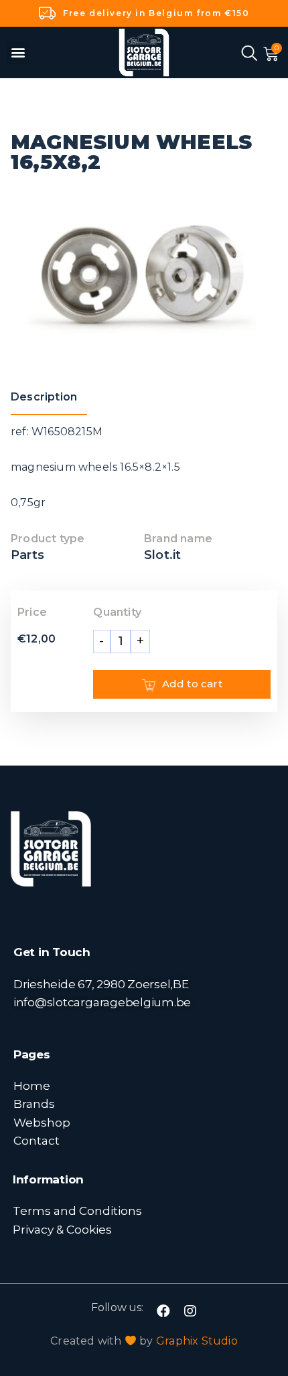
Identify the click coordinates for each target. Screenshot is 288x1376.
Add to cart (192, 683)
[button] (18, 52)
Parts (27, 555)
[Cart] (271, 54)
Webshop (41, 1122)
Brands (34, 1104)
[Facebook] (163, 1311)
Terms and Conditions (77, 1210)
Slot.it (162, 555)
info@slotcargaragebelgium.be (102, 1002)
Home (31, 1085)
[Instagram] (190, 1311)
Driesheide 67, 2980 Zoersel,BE (101, 984)
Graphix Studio (197, 1341)
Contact (36, 1140)
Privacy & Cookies (62, 1229)
